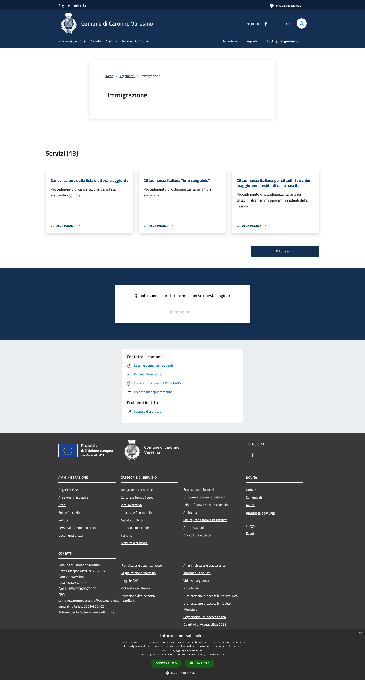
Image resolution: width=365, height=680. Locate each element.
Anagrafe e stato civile (137, 489)
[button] (182, 673)
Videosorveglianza (196, 580)
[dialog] (182, 655)
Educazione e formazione (201, 489)
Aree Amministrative (73, 497)
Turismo (126, 535)
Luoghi (251, 525)
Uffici (62, 504)
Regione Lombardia (72, 5)
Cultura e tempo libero (137, 497)
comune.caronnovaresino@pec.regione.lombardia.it (96, 600)
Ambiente (190, 512)
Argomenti (127, 75)
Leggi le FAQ (130, 580)
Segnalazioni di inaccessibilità (204, 616)
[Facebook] (264, 23)
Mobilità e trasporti (134, 542)
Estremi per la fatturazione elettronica (86, 612)
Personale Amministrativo (77, 527)
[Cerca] (302, 23)
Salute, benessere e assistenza (205, 519)
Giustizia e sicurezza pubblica (204, 497)
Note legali (191, 588)
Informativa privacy (197, 572)
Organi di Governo (71, 489)
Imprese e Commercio (136, 512)
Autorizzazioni (193, 527)
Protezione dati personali (139, 595)
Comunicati (254, 497)
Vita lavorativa (131, 504)
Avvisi (250, 504)
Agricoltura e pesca (197, 535)
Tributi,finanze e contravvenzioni (206, 504)
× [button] (360, 634)
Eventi (250, 533)
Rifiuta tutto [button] (199, 663)
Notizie (251, 489)
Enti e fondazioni (70, 512)
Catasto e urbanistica (136, 527)
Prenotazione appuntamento (141, 565)
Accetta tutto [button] (166, 663)
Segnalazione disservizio (138, 572)
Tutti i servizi (285, 251)
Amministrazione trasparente (204, 565)
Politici (63, 520)
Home (109, 75)
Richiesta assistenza (135, 588)
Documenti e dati (70, 535)
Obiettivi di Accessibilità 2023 (204, 624)
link (223, 654)
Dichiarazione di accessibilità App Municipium (207, 606)
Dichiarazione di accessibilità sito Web (210, 595)
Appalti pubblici (132, 520)
